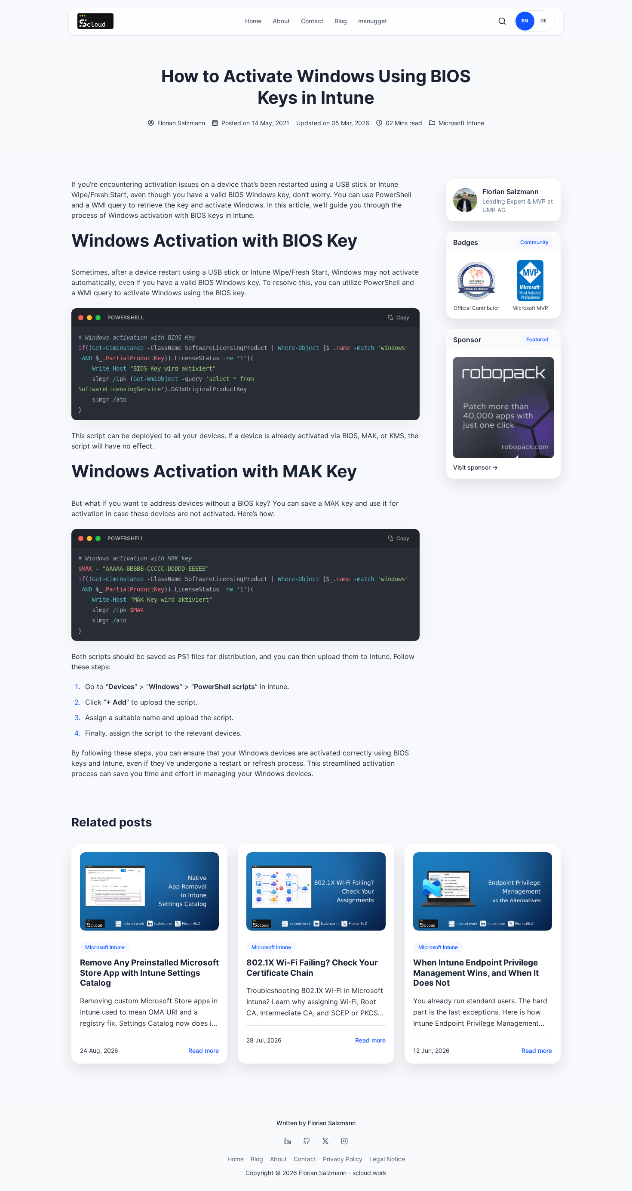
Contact (312, 21)
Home (253, 21)
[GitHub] (306, 1141)
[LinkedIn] (287, 1141)
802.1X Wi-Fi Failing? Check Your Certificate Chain (312, 968)
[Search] (502, 21)
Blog (340, 21)
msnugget (372, 21)
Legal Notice (387, 1159)
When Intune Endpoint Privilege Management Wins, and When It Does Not (476, 973)
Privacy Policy (342, 1159)
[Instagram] (344, 1141)
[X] (325, 1141)
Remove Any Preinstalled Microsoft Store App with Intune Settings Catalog (149, 973)
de (543, 21)
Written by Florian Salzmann (316, 1122)
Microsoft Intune (461, 123)
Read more (203, 1050)
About (281, 21)
